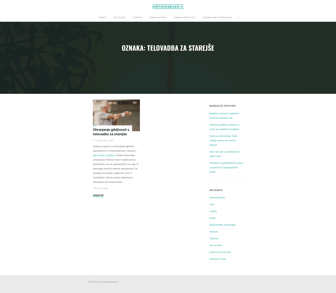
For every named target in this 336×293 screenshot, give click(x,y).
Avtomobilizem (217, 197)
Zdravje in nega (100, 188)
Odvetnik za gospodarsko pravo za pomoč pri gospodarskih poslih (226, 167)
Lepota (213, 211)
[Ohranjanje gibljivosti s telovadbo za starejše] (116, 115)
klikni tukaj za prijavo (104, 155)
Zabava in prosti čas (220, 252)
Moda (212, 218)
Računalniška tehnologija (222, 225)
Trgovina (214, 238)
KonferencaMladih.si (168, 6)
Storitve (213, 231)
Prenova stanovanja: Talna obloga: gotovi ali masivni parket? (223, 140)
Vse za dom (215, 245)
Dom (211, 204)
